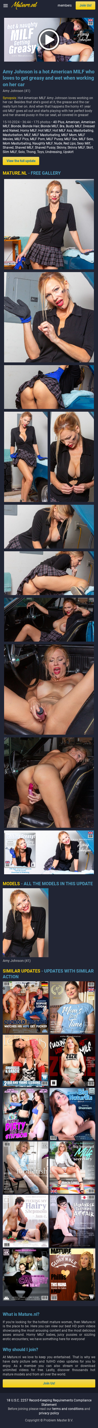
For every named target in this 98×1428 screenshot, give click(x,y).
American (73, 122)
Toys (40, 152)
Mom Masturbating (17, 143)
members (65, 5)
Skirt (89, 147)
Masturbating (83, 130)
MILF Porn (37, 139)
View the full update (21, 161)
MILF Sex (70, 139)
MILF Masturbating (46, 135)
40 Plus (58, 122)
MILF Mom (69, 135)
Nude (58, 143)
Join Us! (85, 5)
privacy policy (49, 1413)
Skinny (61, 147)
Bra (62, 126)
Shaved (8, 147)
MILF (27, 135)
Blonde (16, 126)
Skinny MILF (76, 147)
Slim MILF (10, 152)
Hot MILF (44, 130)
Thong (31, 152)
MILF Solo (86, 139)
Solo (21, 152)
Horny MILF (28, 130)
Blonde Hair (30, 126)
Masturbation (13, 135)
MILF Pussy (54, 139)
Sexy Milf (83, 143)
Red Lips (69, 143)
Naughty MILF (42, 143)
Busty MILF (74, 126)
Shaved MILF (24, 147)
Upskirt (68, 152)
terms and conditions (68, 1409)
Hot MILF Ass (62, 130)
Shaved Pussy (45, 147)
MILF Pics (21, 139)
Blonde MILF (49, 126)
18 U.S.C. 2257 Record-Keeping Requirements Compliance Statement (49, 1402)
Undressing (53, 152)
